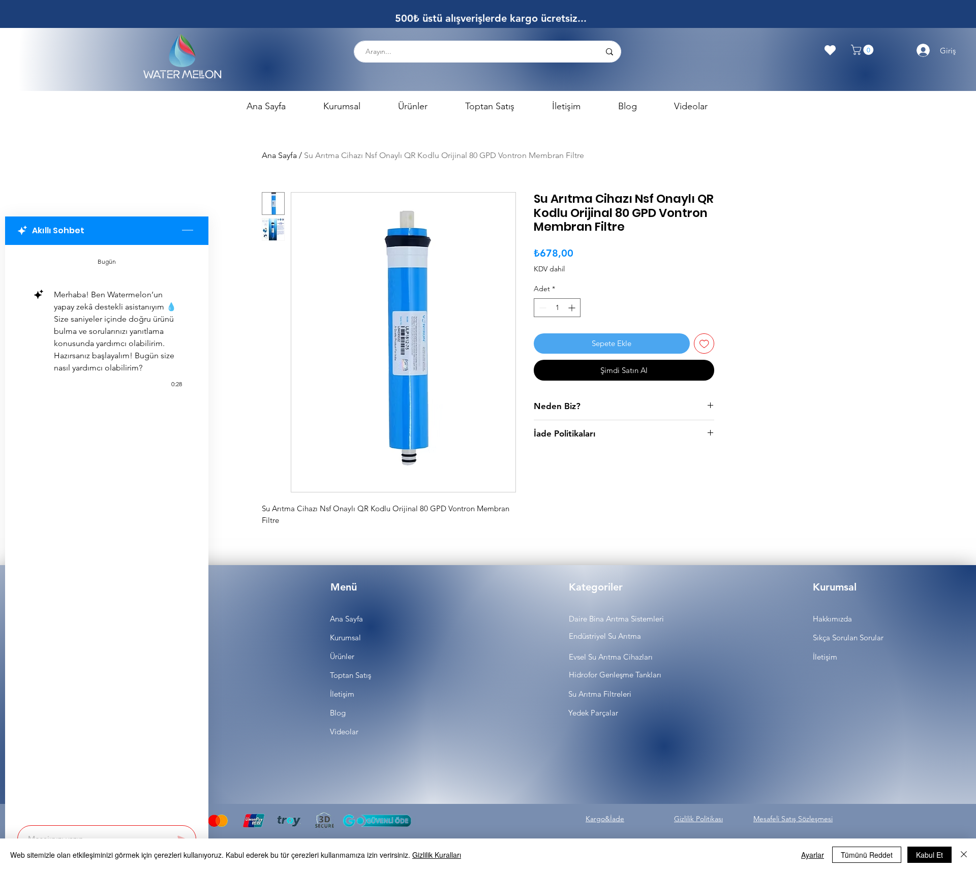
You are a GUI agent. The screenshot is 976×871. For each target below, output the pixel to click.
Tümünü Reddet (867, 855)
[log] (106, 532)
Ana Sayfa (279, 155)
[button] (863, 50)
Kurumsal (345, 637)
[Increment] (572, 308)
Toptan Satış (350, 675)
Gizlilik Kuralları (436, 855)
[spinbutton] (557, 308)
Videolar (344, 731)
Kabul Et (929, 855)
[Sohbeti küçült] (187, 231)
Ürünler (342, 656)
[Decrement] (541, 308)
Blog (338, 713)
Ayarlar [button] (812, 855)
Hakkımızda (832, 619)
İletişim (342, 694)
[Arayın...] (609, 51)
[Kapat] (964, 855)
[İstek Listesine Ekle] (704, 343)
